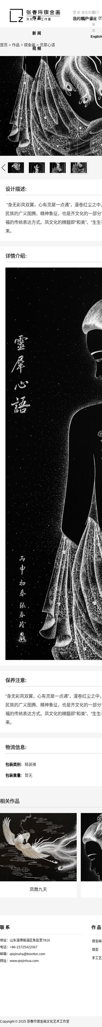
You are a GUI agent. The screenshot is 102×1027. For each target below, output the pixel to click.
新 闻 (36, 33)
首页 (4, 45)
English (96, 37)
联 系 (36, 94)
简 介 (36, 79)
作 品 (36, 18)
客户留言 (86, 18)
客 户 (36, 63)
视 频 (36, 48)
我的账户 (77, 18)
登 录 (76, 12)
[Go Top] (86, 982)
